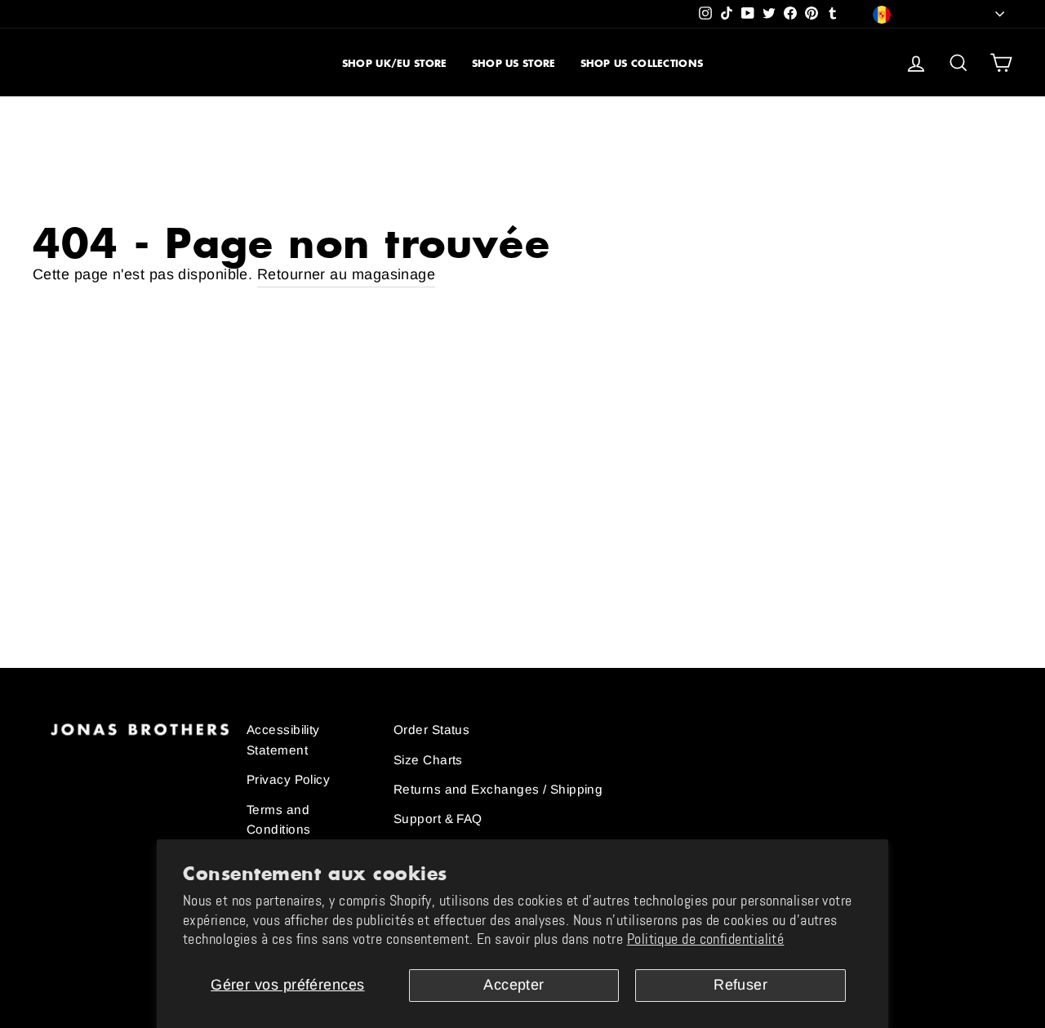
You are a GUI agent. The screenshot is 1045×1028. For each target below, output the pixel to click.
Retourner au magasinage (346, 274)
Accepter (514, 985)
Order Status (431, 730)
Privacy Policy (288, 779)
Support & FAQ (438, 819)
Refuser (740, 985)
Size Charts (428, 760)
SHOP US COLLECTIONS (642, 63)
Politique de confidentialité (706, 939)
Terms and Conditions (279, 819)
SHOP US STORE (514, 63)
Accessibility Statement (283, 739)
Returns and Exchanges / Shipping (498, 789)
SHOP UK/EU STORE (394, 63)
